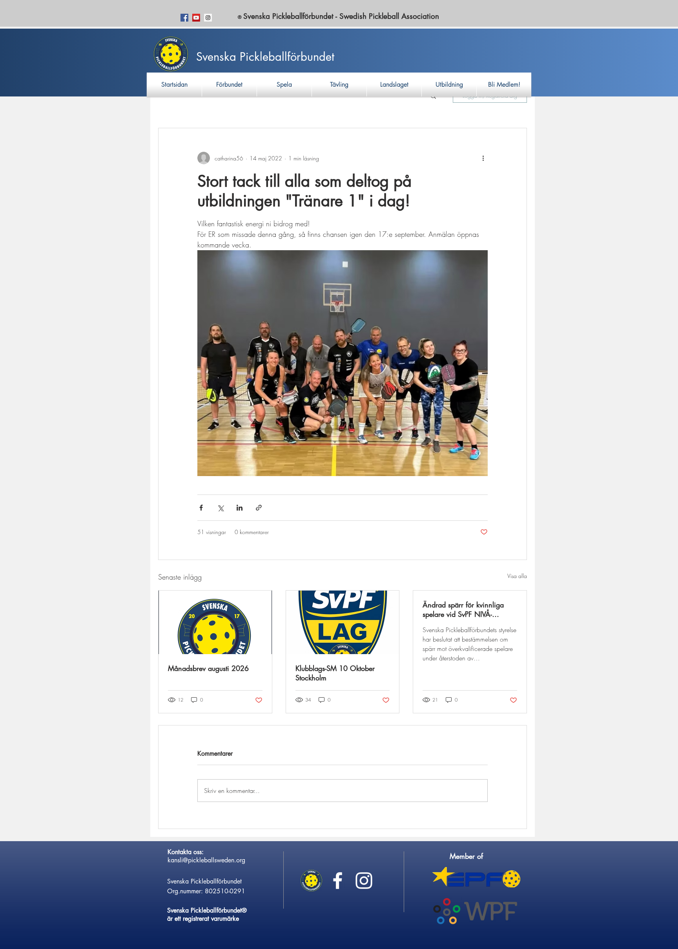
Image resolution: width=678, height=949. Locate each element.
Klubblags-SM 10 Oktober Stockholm (335, 673)
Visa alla (517, 576)
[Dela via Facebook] (201, 507)
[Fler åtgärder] (483, 158)
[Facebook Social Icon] (184, 18)
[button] (229, 84)
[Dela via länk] (258, 507)
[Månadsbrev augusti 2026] (215, 622)
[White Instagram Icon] (364, 880)
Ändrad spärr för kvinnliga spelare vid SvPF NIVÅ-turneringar (463, 609)
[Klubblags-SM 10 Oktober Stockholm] (342, 622)
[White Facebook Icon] (337, 880)
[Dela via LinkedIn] (239, 507)
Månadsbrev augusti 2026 (208, 668)
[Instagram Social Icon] (208, 18)
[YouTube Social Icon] (196, 18)
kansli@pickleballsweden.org (206, 860)
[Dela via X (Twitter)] (220, 507)
